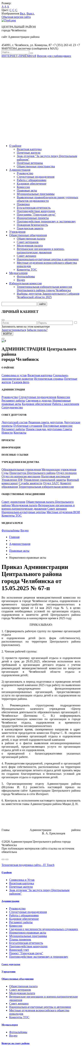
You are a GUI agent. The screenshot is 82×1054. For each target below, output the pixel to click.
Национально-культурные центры (24, 512)
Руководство (25, 173)
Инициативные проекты (33, 218)
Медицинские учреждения (59, 469)
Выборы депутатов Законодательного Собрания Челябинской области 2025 (48, 295)
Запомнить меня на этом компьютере (26, 326)
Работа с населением (65, 404)
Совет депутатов (11, 964)
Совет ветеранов (28, 242)
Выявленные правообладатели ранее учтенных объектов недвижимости (47, 199)
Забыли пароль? (37, 330)
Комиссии (23, 187)
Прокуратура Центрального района (32, 473)
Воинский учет (19, 949)
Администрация (19, 169)
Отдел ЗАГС (51, 483)
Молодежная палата (30, 245)
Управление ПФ (12, 479)
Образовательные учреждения (21, 469)
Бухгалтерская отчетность (34, 207)
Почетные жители (28, 152)
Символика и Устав (22, 879)
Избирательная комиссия (25, 283)
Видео (21, 280)
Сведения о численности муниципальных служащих (43, 929)
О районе (15, 145)
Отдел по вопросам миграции (21, 476)
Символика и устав (14, 375)
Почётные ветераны (30, 163)
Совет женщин (26, 255)
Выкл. (31, 13)
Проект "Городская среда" (26, 953)
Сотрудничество (12, 407)
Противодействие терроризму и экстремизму (46, 221)
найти (42, 304)
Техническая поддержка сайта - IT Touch (28, 865)
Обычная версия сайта (16, 17)
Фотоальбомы (26, 276)
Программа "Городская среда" (36, 214)
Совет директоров (13, 501)
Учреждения (17, 231)
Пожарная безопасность (32, 224)
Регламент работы (13, 400)
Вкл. (23, 13)
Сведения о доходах (39, 400)
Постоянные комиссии (57, 425)
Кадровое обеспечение (31, 183)
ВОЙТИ (7, 333)
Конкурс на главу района (16, 1043)
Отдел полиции (66, 473)
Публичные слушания (27, 425)
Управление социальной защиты (44, 479)
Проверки (23, 204)
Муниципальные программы (36, 194)
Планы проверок (20, 939)
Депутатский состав (15, 422)
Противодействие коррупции (36, 211)
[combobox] (15, 52)
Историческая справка (48, 378)
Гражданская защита (30, 228)
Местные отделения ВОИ (63, 512)
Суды (5, 473)
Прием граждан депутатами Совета (49, 429)
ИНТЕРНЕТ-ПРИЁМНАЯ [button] (19, 56)
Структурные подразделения (35, 176)
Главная (14, 537)
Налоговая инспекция (55, 476)
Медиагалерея (18, 273)
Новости (7, 432)
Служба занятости (30, 483)
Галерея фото (20, 382)
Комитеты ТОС (27, 269)
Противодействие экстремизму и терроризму (38, 956)
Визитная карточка (29, 149)
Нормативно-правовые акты (27, 932)
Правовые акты (27, 190)
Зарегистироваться (14, 330)
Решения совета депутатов (45, 422)
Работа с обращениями (31, 180)
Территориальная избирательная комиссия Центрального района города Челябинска (44, 288)
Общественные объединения (28, 235)
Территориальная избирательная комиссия (46, 486)
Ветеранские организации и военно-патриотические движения (40, 250)
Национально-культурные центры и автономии (48, 259)
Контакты (20, 432)
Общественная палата (31, 238)
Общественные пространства (36, 166)
